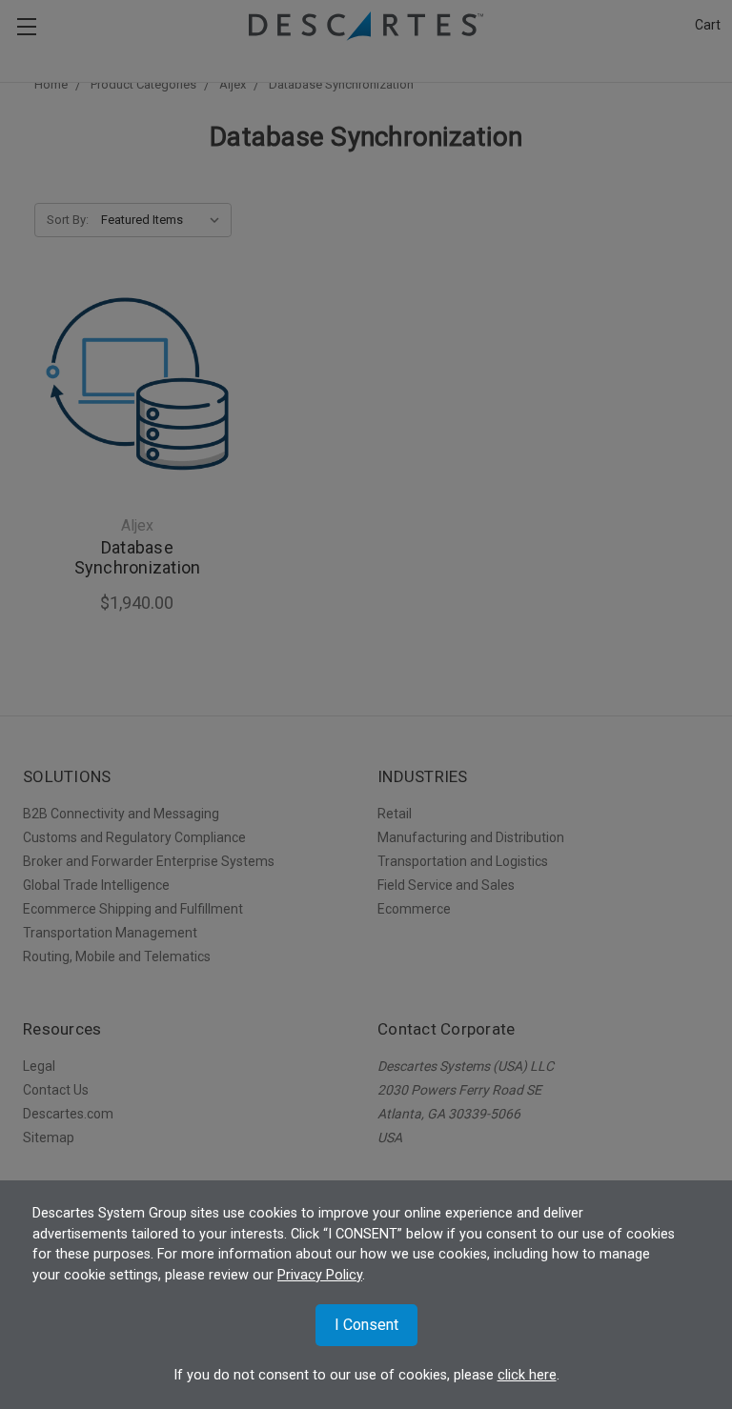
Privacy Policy (319, 1275)
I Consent (366, 1325)
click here (527, 1375)
